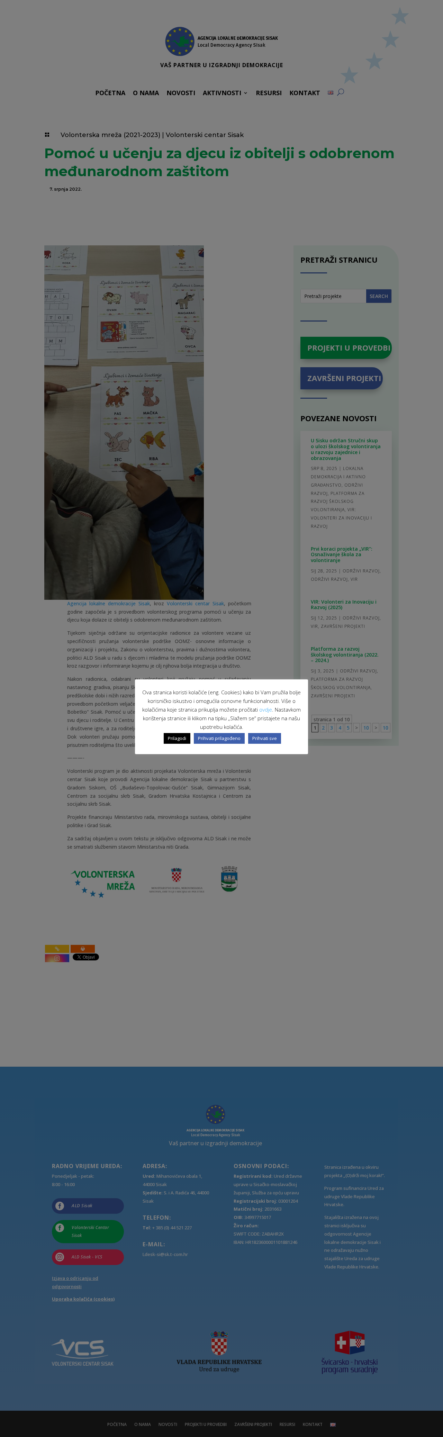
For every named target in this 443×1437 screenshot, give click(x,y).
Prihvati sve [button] (264, 738)
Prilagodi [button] (177, 738)
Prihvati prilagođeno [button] (219, 738)
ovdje (265, 709)
